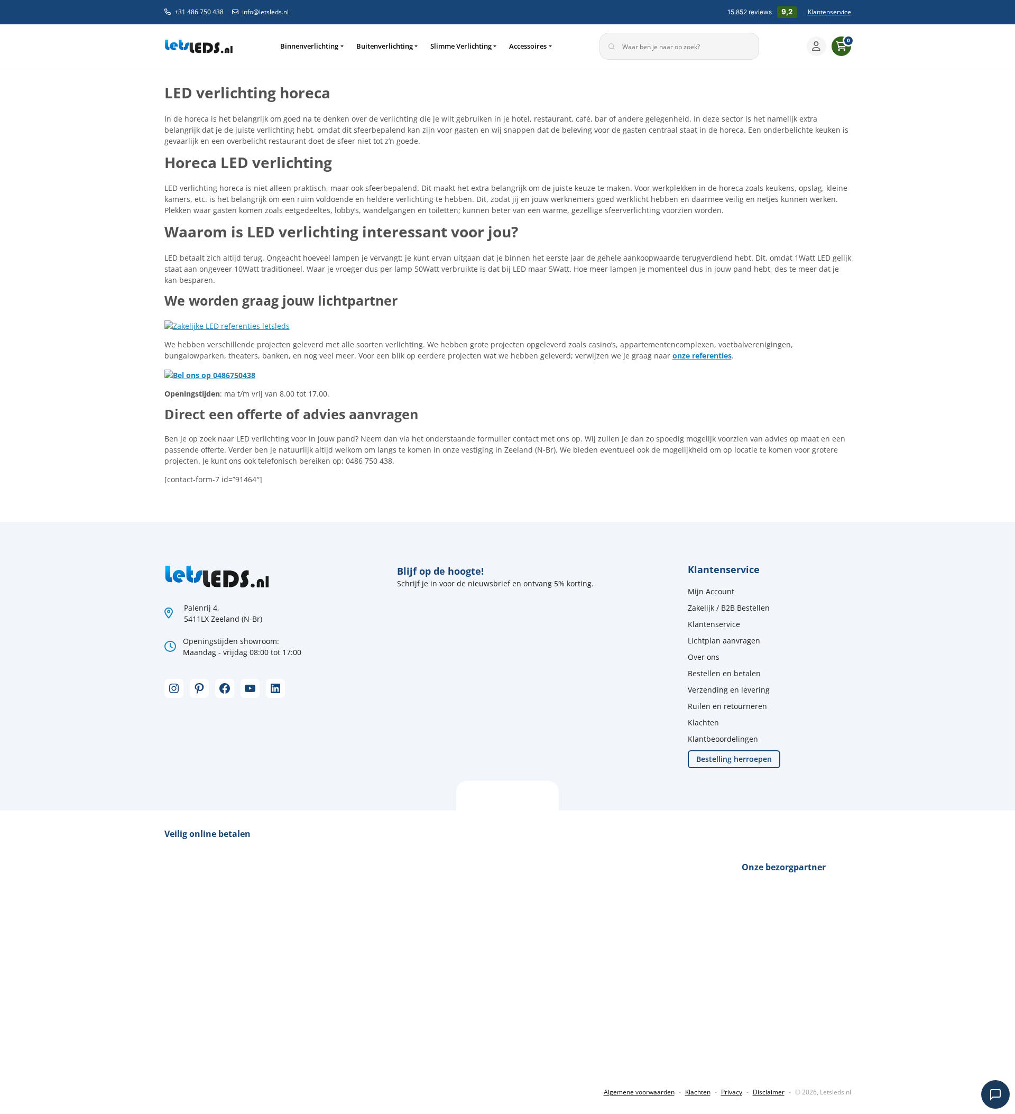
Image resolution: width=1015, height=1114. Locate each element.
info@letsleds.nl (265, 11)
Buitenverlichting (384, 46)
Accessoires (528, 46)
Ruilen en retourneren (727, 706)
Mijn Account (711, 591)
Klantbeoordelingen (723, 739)
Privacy (731, 1092)
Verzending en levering (729, 690)
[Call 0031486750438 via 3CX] (209, 374)
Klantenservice (829, 11)
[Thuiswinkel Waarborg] (243, 1057)
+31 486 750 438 (199, 11)
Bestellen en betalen (724, 673)
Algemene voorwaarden (639, 1092)
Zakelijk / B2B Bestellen (729, 608)
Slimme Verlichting (461, 46)
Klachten (703, 722)
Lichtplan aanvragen (724, 641)
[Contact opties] (995, 1094)
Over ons (703, 657)
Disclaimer (769, 1092)
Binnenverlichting (309, 46)
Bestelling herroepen (734, 759)
